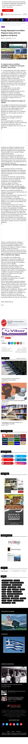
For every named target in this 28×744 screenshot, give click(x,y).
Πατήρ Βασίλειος (15, 598)
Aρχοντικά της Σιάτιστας (7, 580)
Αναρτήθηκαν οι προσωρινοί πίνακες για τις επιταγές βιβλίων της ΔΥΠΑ (12, 423)
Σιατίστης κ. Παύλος (6, 602)
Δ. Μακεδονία (15, 589)
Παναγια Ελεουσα (6, 598)
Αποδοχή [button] (8, 10)
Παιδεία (17, 596)
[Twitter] (12, 343)
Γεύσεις (4, 589)
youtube (8, 459)
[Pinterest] (18, 343)
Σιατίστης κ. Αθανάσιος (18, 600)
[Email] (21, 343)
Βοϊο (19, 587)
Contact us (18, 731)
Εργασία (9, 591)
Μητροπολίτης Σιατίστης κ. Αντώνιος (15, 593)
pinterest (8, 463)
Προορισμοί (23, 598)
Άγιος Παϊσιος (5, 582)
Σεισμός (4, 600)
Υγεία (14, 602)
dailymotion (7, 466)
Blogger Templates (11, 733)
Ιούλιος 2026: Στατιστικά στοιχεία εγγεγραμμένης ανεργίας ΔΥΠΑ (13, 401)
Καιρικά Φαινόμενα (17, 591)
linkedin (21, 459)
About (13, 731)
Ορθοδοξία (11, 596)
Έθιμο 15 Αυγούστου (7, 585)
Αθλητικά (4, 587)
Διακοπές (22, 589)
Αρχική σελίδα (4, 23)
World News (17, 580)
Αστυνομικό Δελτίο (12, 587)
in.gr (2, 305)
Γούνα (9, 589)
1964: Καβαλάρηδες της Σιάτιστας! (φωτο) (16, 691)
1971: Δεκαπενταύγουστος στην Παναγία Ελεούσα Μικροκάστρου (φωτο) (11, 685)
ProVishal (19, 733)
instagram (21, 463)
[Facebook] (9, 343)
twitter (21, 456)
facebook (8, 456)
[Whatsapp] (15, 343)
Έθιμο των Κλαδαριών (17, 585)
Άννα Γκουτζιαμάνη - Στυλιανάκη (17, 582)
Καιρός (4, 593)
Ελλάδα (10, 23)
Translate (24, 571)
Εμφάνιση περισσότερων (21, 358)
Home (8, 731)
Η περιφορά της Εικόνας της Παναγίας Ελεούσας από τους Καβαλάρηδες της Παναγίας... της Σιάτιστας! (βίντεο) (16, 698)
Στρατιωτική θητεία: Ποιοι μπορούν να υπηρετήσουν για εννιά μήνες (11, 379)
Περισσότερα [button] (9, 7)
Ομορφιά (4, 596)
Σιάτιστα (10, 600)
